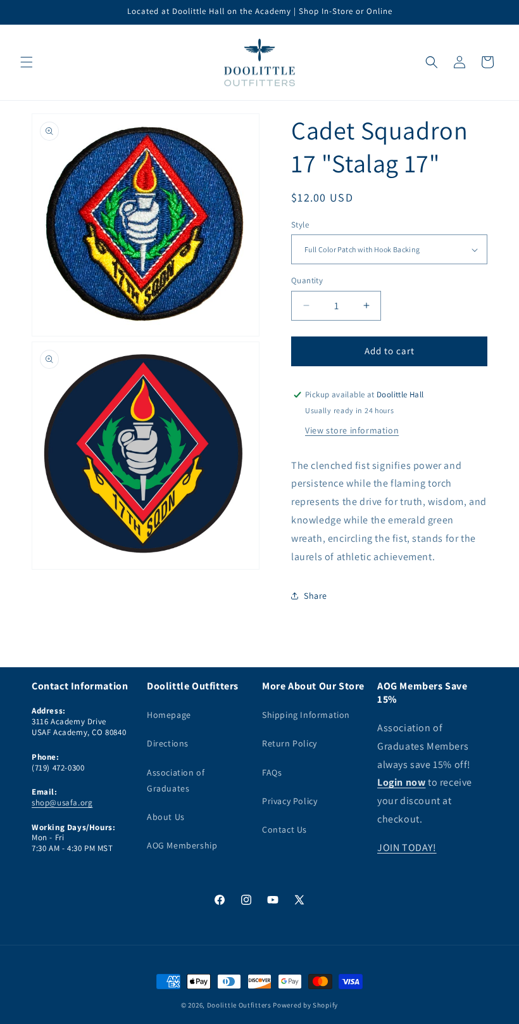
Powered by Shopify (305, 1005)
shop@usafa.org (62, 802)
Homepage (169, 714)
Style (300, 224)
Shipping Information (306, 714)
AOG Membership (182, 845)
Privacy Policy (289, 801)
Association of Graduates (175, 780)
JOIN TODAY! (407, 847)
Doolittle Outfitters (239, 1005)
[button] (27, 62)
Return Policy (289, 743)
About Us (166, 816)
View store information (352, 430)
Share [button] (315, 595)
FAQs (272, 772)
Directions (168, 743)
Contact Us (284, 829)
